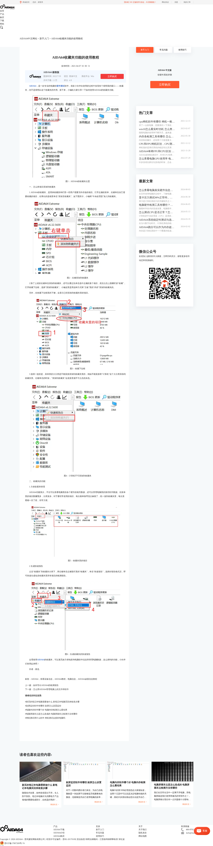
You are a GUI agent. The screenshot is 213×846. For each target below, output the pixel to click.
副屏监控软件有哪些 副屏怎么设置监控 (43, 706)
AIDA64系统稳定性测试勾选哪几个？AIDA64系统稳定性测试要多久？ (157, 219)
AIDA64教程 (60, 679)
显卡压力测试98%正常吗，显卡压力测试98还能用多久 (157, 197)
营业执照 (81, 839)
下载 (2, 21)
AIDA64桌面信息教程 (87, 679)
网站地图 (143, 836)
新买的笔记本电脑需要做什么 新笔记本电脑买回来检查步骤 (52, 702)
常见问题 (164, 50)
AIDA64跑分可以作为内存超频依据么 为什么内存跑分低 (157, 227)
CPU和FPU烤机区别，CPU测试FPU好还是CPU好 (157, 143)
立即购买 (112, 76)
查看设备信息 (46, 679)
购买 (2, 17)
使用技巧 (182, 50)
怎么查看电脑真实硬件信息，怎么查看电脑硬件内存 (157, 190)
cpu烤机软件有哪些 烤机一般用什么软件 (157, 121)
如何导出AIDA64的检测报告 (46, 685)
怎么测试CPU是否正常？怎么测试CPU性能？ (157, 212)
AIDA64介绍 (58, 833)
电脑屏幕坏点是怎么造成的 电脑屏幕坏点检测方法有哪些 (51, 714)
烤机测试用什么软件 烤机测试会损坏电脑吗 (45, 718)
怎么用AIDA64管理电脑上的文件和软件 (51, 689)
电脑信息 (72, 679)
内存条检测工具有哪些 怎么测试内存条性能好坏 (157, 136)
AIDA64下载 (58, 830)
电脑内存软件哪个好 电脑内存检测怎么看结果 (46, 710)
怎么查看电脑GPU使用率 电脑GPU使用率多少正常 (157, 158)
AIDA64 (34, 679)
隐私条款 (143, 833)
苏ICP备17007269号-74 (14, 843)
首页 (2, 11)
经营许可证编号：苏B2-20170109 (61, 839)
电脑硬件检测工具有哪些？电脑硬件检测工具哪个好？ (157, 204)
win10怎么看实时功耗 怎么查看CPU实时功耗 (157, 129)
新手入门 (44, 38)
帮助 (2, 24)
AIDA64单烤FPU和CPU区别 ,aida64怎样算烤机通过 (157, 151)
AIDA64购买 (58, 836)
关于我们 (143, 830)
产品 (2, 14)
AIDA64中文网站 (28, 38)
